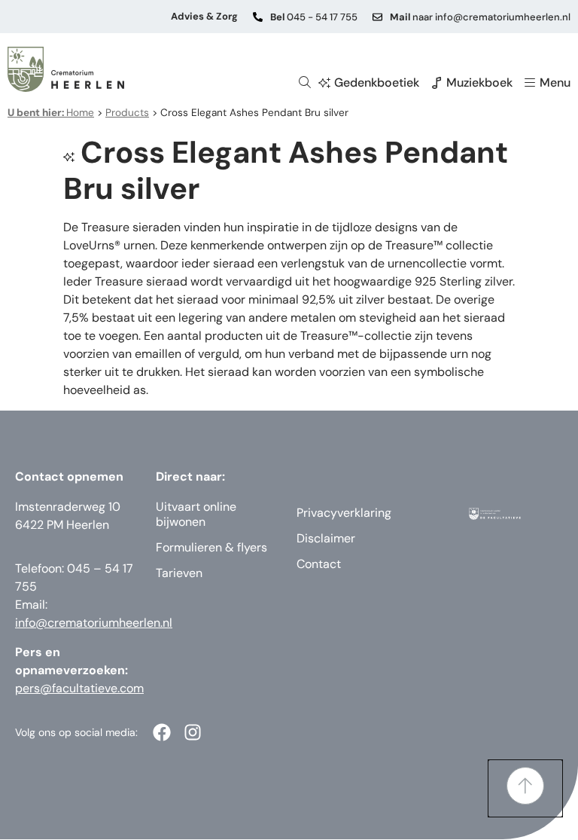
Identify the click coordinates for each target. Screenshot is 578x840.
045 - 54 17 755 (313, 17)
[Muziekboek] (436, 83)
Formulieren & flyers (211, 547)
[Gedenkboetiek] (324, 83)
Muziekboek (479, 82)
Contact (319, 564)
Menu (555, 82)
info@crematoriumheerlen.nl (93, 623)
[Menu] (530, 83)
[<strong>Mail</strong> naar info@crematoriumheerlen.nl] (377, 17)
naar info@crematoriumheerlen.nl (480, 17)
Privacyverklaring (344, 513)
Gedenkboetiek (376, 82)
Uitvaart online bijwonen (196, 514)
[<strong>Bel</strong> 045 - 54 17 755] (258, 17)
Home (51, 112)
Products (127, 112)
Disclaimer (326, 538)
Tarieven (179, 573)
